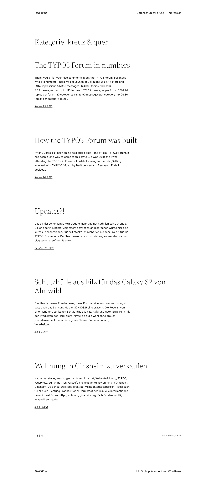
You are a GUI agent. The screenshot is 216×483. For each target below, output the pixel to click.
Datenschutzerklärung (150, 12)
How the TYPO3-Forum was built (86, 140)
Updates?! (50, 211)
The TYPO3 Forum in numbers (82, 65)
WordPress (174, 471)
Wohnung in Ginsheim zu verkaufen (91, 365)
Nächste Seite (171, 435)
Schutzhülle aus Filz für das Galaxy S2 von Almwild (100, 286)
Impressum (174, 12)
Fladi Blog (41, 12)
